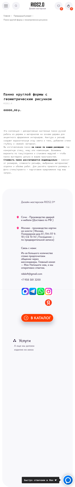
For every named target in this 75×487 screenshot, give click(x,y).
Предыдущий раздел (22, 16)
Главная (6, 16)
